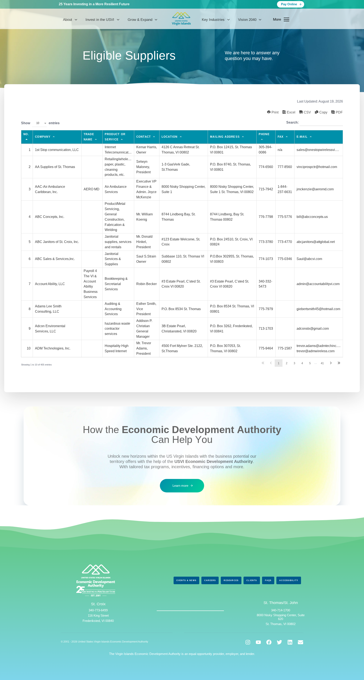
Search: (293, 122)
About (67, 20)
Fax (281, 136)
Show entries (40, 123)
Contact (143, 136)
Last (339, 363)
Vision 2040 (247, 20)
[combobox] (39, 123)
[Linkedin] (290, 642)
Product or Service (115, 137)
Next (331, 363)
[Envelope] (300, 642)
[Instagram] (247, 642)
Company (43, 136)
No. (26, 134)
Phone (264, 134)
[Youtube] (258, 642)
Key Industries (213, 20)
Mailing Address (225, 136)
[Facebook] (269, 642)
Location (170, 136)
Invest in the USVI (100, 20)
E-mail (302, 136)
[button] (272, 112)
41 (322, 363)
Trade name (89, 137)
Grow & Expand (140, 20)
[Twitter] (279, 642)
